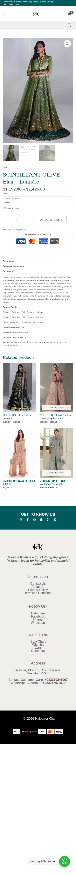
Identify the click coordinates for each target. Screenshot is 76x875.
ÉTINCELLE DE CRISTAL (55, 342)
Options (6, 203)
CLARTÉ (24, 342)
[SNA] (41, 519)
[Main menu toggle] (5, 13)
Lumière (24, 332)
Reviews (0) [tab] (8, 271)
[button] (69, 26)
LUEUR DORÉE (10, 345)
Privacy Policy (38, 589)
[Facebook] (27, 519)
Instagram (38, 613)
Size (5, 193)
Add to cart (51, 219)
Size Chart (38, 641)
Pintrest (38, 619)
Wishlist (38, 644)
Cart (38, 648)
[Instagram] (20, 519)
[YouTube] (34, 519)
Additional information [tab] (13, 266)
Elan (5, 168)
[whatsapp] (54, 519)
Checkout (38, 651)
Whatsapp (38, 622)
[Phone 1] (48, 519)
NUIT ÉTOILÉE (36, 342)
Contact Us (38, 583)
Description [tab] (8, 261)
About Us (37, 586)
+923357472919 (11, 4)
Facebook (38, 616)
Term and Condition (38, 593)
